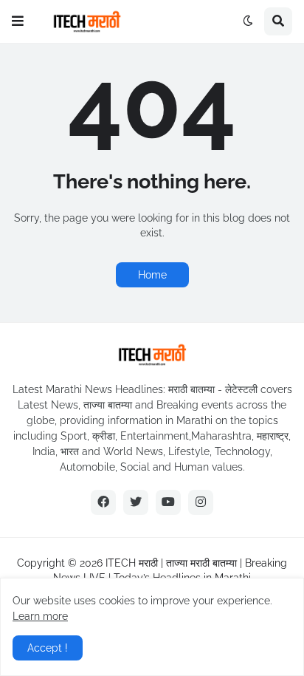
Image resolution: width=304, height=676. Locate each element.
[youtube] (168, 502)
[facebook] (103, 502)
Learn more (40, 616)
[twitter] (135, 502)
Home (152, 275)
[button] (17, 21)
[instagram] (200, 502)
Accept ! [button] (47, 648)
